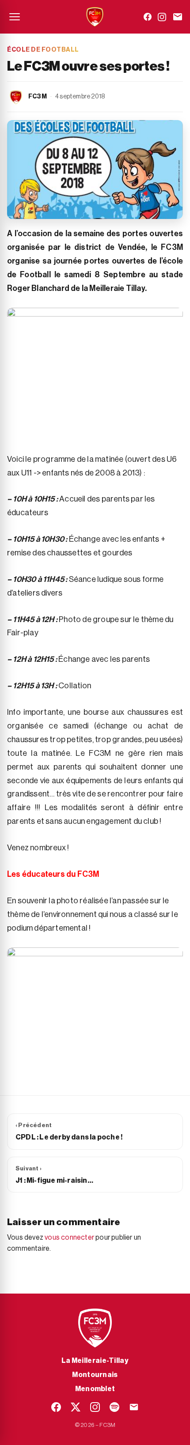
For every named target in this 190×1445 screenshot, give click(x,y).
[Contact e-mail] (177, 16)
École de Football (43, 50)
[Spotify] (114, 1407)
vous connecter (69, 1237)
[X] (75, 1407)
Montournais (95, 1374)
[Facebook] (148, 17)
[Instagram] (162, 17)
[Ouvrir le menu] (14, 16)
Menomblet (95, 1388)
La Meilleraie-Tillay (95, 1360)
